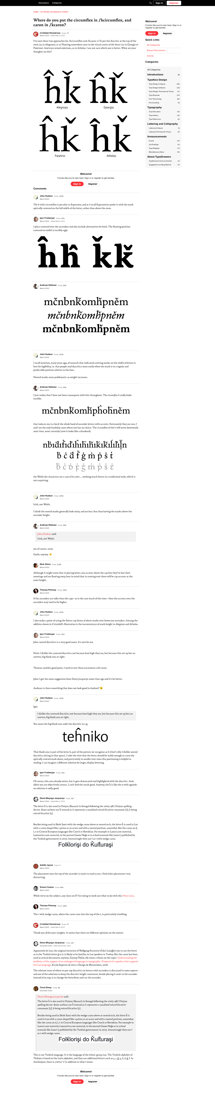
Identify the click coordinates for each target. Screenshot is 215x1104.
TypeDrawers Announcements (164, 161)
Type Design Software (164, 88)
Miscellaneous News (164, 152)
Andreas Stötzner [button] (48, 285)
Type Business (164, 95)
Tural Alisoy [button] (46, 988)
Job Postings (164, 144)
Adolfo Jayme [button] (46, 865)
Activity (150, 56)
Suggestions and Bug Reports (164, 165)
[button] (35, 34)
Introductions (163, 75)
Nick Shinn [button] (45, 564)
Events (164, 141)
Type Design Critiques (164, 84)
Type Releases (164, 148)
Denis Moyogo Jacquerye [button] (52, 798)
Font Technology (164, 99)
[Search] (150, 3)
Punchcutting (164, 103)
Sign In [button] (77, 183)
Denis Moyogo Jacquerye (50, 997)
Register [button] (92, 183)
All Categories (153, 45)
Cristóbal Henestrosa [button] (50, 33)
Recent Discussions (156, 51)
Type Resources (164, 119)
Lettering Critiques (164, 128)
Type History (164, 115)
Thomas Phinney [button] (48, 590)
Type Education (164, 112)
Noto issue (128, 896)
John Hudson (44, 534)
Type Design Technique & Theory (164, 91)
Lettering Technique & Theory (164, 132)
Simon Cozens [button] (47, 887)
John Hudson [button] (46, 196)
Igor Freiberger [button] (47, 218)
